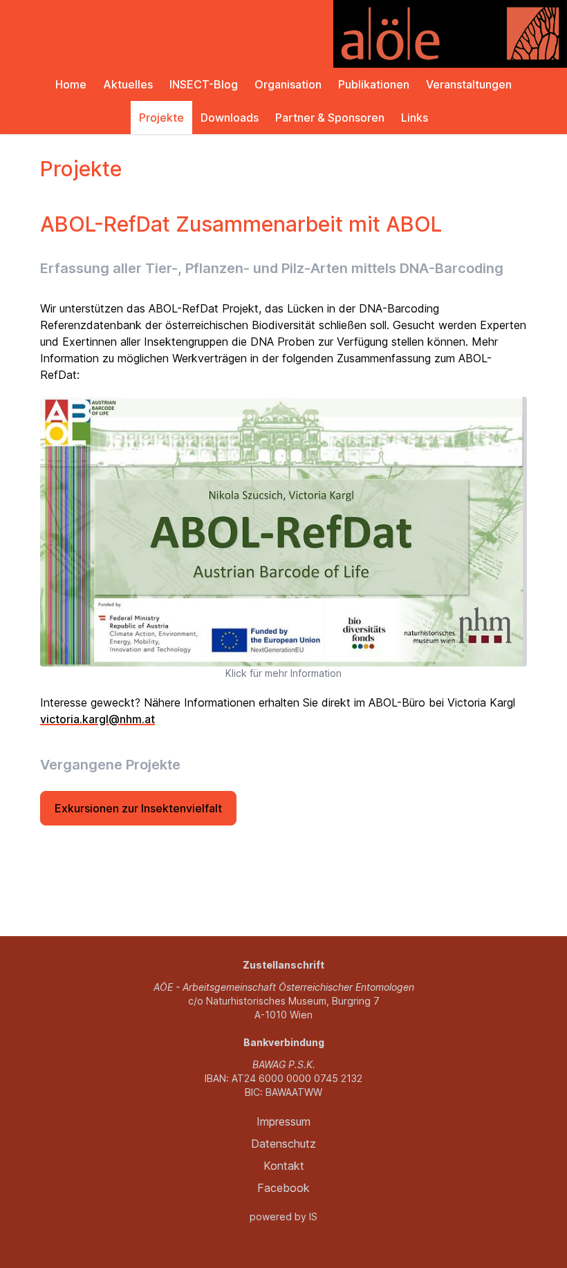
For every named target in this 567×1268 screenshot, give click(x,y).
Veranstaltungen (469, 84)
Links (414, 117)
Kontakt (283, 1166)
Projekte (161, 117)
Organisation (288, 84)
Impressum (283, 1121)
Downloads (230, 117)
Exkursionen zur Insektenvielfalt (138, 808)
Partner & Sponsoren (329, 117)
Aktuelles (128, 84)
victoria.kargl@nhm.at (97, 719)
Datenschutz (283, 1143)
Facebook (283, 1188)
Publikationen (373, 84)
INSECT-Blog (203, 84)
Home (70, 84)
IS (313, 1216)
